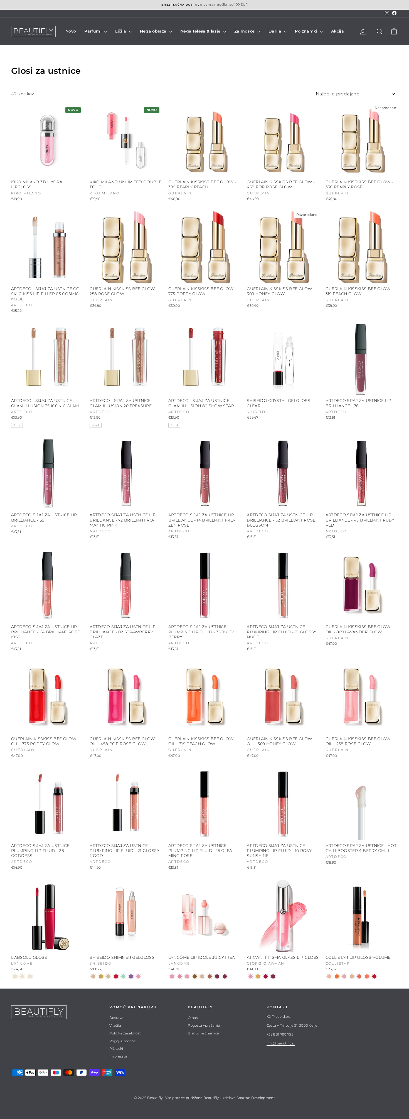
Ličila (121, 31)
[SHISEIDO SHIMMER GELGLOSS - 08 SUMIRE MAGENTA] (131, 976)
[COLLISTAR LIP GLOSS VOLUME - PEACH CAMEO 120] (329, 976)
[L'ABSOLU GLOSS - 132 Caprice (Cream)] (15, 976)
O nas (193, 1018)
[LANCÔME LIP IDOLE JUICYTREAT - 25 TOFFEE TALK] (194, 976)
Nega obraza (154, 31)
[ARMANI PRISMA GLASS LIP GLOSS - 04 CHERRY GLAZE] (265, 976)
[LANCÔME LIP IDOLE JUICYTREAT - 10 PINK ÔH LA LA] (172, 976)
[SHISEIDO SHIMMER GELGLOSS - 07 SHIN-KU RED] (116, 976)
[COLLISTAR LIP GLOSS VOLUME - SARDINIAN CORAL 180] (366, 976)
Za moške (245, 31)
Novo (70, 31)
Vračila (115, 1025)
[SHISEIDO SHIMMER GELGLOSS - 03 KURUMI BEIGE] (108, 976)
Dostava (116, 1018)
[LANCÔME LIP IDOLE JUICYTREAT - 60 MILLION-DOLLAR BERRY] (217, 976)
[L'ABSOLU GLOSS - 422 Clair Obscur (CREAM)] (30, 976)
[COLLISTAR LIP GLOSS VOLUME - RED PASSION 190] (374, 976)
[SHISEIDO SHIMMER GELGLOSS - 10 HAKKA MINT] (123, 976)
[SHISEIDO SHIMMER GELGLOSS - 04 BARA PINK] (138, 976)
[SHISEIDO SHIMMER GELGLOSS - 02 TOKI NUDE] (93, 976)
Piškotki (116, 1048)
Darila (275, 31)
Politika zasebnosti (125, 1033)
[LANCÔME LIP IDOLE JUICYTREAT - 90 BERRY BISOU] (224, 976)
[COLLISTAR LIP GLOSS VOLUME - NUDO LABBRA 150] (351, 976)
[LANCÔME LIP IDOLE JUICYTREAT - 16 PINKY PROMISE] (179, 976)
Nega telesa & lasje (201, 31)
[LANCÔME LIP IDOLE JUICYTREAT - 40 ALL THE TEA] (209, 976)
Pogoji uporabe (122, 1041)
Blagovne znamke (203, 1033)
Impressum (119, 1056)
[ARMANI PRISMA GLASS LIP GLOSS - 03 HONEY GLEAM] (258, 976)
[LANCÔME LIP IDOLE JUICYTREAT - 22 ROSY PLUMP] (187, 976)
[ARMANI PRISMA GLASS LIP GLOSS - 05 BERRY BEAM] (273, 976)
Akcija (337, 31)
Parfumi (93, 31)
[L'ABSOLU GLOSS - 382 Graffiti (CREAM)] (22, 976)
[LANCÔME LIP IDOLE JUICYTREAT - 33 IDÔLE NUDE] (202, 976)
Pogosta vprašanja (204, 1025)
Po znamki (307, 31)
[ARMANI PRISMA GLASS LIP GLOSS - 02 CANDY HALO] (250, 976)
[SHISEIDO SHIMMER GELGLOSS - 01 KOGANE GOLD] (101, 976)
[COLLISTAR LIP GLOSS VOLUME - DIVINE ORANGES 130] (336, 976)
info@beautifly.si (281, 1043)
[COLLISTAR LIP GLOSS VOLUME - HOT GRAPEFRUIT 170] (359, 976)
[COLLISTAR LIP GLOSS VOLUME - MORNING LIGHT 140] (344, 976)
